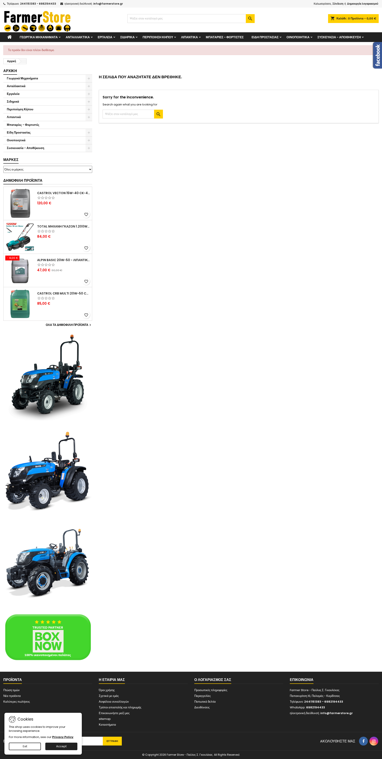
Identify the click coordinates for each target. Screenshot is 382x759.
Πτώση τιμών (11, 690)
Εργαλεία (105, 37)
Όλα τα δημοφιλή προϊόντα (69, 325)
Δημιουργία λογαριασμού (362, 4)
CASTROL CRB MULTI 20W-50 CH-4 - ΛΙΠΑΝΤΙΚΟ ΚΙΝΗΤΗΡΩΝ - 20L (63, 293)
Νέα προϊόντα (12, 696)
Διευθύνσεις (202, 707)
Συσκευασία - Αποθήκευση (339, 37)
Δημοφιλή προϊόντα (22, 180)
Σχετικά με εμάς (109, 696)
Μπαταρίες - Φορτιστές (225, 37)
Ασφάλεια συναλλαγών (114, 702)
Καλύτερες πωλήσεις (16, 702)
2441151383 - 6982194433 (38, 4)
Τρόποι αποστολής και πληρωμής (120, 707)
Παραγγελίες (202, 696)
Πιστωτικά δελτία (205, 702)
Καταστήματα (107, 725)
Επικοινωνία (301, 679)
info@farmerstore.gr (108, 4)
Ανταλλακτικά (78, 37)
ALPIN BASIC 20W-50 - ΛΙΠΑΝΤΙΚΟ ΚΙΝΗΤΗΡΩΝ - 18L (63, 260)
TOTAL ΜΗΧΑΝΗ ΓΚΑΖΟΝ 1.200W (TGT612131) (63, 226)
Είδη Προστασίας (265, 37)
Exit (25, 746)
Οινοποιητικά (297, 37)
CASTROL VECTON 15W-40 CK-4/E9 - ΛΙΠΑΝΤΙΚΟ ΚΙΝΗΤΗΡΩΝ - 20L (63, 193)
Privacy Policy (62, 737)
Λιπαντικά (189, 37)
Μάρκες (11, 159)
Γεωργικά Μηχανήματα (39, 37)
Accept (61, 746)
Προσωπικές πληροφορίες (210, 690)
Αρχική (10, 70)
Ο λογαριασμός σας (212, 679)
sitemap (105, 719)
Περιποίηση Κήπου (158, 37)
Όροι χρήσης (107, 690)
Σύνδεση (337, 4)
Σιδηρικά (127, 37)
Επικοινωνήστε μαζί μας (114, 713)
